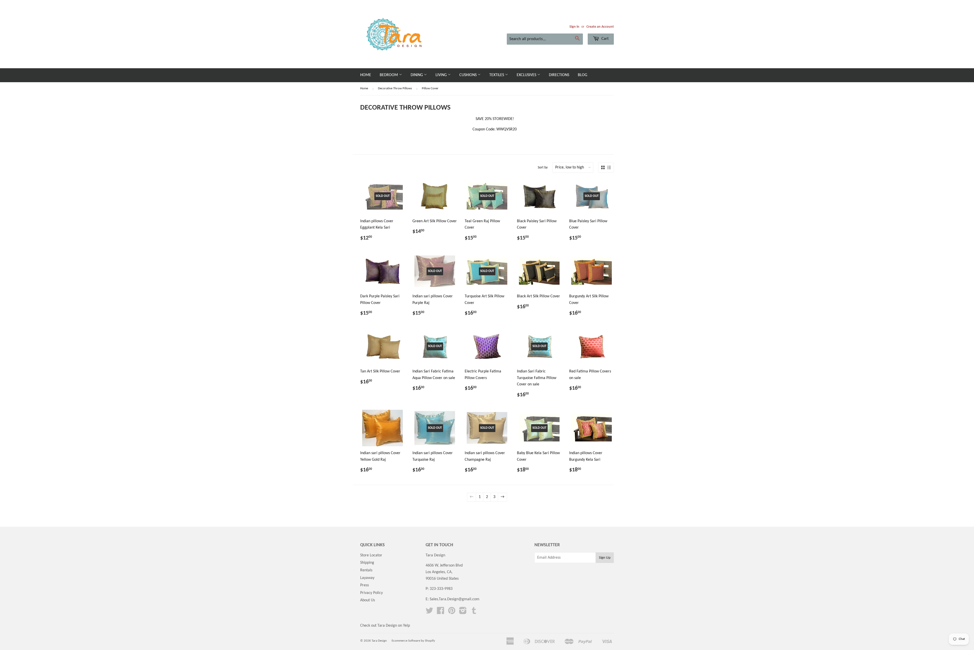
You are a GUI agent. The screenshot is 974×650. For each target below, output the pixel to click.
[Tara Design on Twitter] (429, 612)
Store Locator (371, 555)
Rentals (366, 570)
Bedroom (389, 75)
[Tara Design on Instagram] (463, 612)
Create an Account (600, 26)
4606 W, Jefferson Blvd (444, 565)
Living (442, 75)
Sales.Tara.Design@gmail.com (454, 599)
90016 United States (442, 579)
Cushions (468, 75)
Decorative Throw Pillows (395, 88)
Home (365, 75)
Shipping (367, 563)
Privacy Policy (371, 593)
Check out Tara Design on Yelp (385, 626)
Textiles (497, 75)
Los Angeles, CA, (439, 572)
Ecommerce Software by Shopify (413, 640)
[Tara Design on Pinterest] (452, 612)
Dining (417, 75)
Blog (582, 75)
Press (364, 585)
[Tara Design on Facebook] (440, 612)
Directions (559, 75)
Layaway (367, 578)
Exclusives (527, 75)
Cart (604, 39)
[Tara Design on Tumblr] (474, 612)
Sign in (574, 26)
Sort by (543, 167)
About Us (367, 600)
